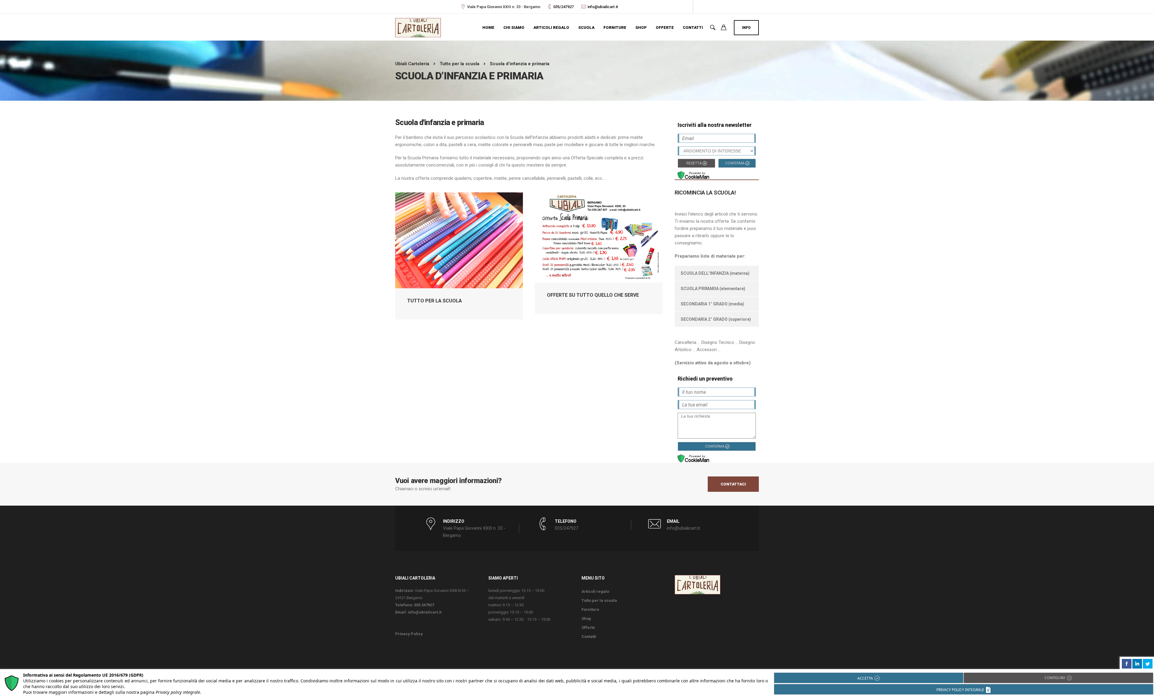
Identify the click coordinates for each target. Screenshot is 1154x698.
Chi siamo (513, 27)
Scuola (586, 27)
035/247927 (563, 7)
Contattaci (733, 484)
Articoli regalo (551, 27)
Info (746, 28)
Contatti (693, 27)
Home (488, 27)
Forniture (614, 27)
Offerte (665, 27)
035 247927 (424, 605)
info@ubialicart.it (603, 7)
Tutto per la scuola (599, 600)
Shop (641, 27)
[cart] (723, 28)
